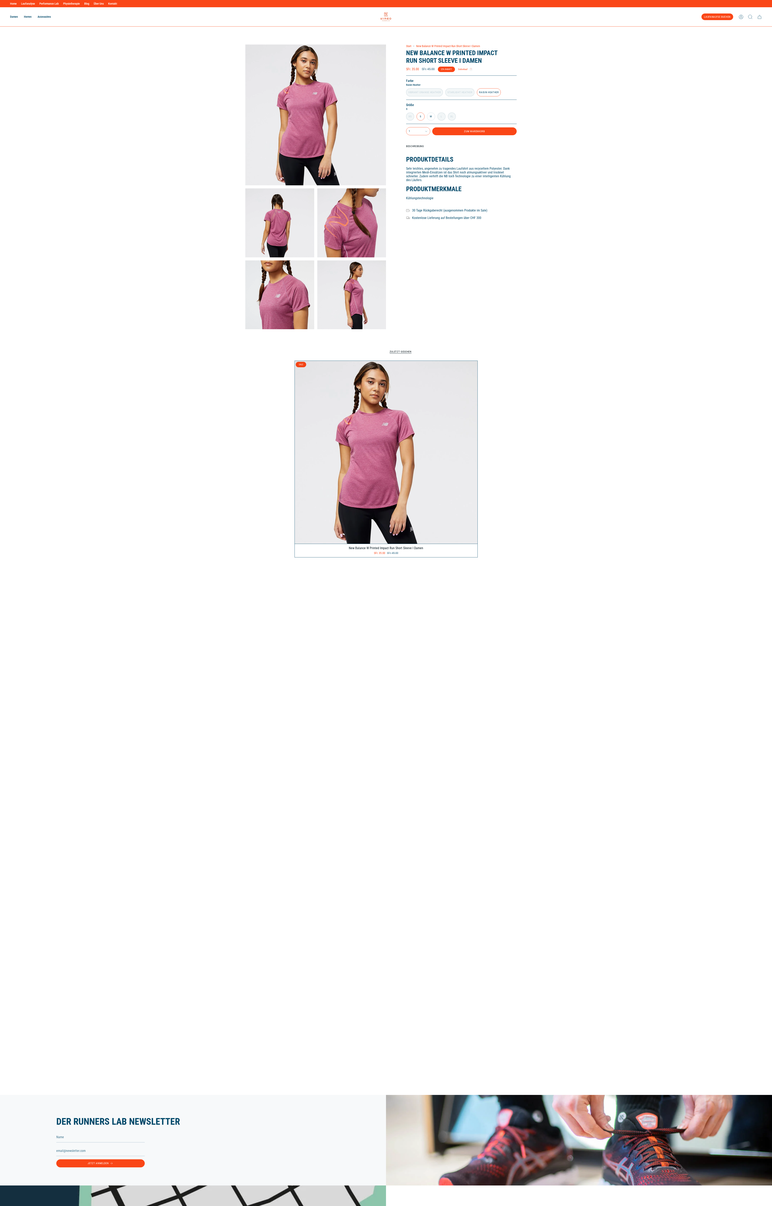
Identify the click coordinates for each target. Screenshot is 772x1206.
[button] (14, 16)
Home (13, 3)
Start (408, 46)
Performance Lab (49, 3)
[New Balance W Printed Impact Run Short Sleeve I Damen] (386, 452)
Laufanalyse (28, 3)
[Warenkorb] (759, 16)
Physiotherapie (71, 3)
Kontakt (112, 3)
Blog (86, 3)
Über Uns (99, 3)
